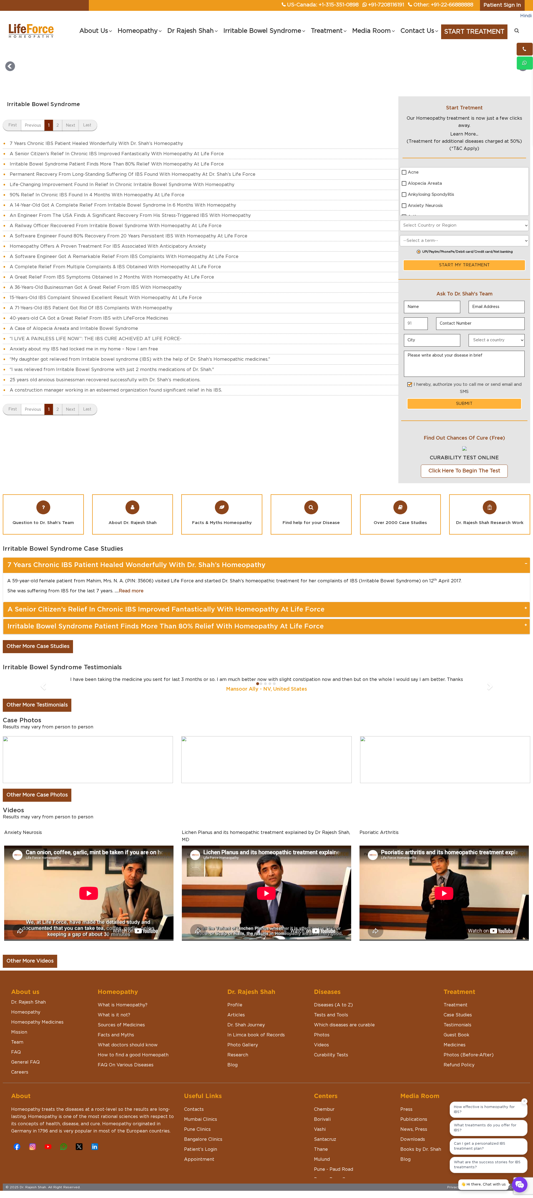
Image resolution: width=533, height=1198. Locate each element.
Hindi (526, 16)
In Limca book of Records (256, 1035)
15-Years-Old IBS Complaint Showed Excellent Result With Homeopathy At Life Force (106, 297)
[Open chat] (519, 1184)
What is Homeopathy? (122, 1005)
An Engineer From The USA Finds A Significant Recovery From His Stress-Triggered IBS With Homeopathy (130, 215)
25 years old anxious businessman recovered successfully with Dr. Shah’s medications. (105, 380)
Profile (234, 1005)
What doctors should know (128, 1045)
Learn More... (464, 134)
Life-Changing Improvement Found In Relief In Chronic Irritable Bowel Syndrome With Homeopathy (122, 184)
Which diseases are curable (344, 1025)
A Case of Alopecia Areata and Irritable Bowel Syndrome (74, 328)
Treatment (455, 1005)
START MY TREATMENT (464, 265)
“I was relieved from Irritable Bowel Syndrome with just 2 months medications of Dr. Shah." (112, 369)
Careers (19, 1072)
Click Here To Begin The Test (464, 470)
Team (17, 1042)
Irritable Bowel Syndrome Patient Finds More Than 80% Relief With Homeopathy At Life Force (117, 164)
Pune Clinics (197, 1129)
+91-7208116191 (386, 4)
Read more (131, 591)
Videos (321, 1045)
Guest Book (456, 1035)
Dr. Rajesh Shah (28, 1002)
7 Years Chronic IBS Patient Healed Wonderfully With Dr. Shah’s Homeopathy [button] (136, 565)
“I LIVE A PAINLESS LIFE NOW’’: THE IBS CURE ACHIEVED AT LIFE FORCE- (96, 339)
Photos (322, 1035)
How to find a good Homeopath (133, 1055)
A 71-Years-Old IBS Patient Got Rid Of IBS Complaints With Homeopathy (91, 308)
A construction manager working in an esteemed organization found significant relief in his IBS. (116, 390)
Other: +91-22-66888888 (443, 4)
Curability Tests (331, 1055)
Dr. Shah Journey (246, 1025)
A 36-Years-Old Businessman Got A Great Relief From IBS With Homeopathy (96, 287)
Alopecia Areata (425, 183)
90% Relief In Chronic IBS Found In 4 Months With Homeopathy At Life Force (97, 195)
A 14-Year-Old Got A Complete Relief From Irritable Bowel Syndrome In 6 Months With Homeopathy (123, 205)
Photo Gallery (242, 1045)
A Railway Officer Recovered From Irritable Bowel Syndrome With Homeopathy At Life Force (116, 226)
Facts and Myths (116, 1035)
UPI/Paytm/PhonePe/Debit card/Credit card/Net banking (467, 251)
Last (87, 125)
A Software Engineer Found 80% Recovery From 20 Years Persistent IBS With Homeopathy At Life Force (128, 236)
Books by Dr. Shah (420, 1149)
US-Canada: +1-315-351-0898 (323, 4)
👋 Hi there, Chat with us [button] (483, 1184)
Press (406, 1109)
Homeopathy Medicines (37, 1022)
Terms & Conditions (511, 1187)
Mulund (322, 1159)
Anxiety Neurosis (425, 206)
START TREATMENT (474, 32)
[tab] (266, 565)
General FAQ (25, 1062)
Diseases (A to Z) (333, 1005)
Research (237, 1055)
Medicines (455, 1045)
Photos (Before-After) (469, 1055)
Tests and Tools (331, 1015)
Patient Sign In (502, 5)
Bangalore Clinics (203, 1139)
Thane (321, 1149)
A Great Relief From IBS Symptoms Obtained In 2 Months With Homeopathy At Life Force (112, 277)
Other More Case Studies (37, 646)
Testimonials (457, 1025)
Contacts (194, 1109)
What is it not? (114, 1015)
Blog (232, 1065)
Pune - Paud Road (333, 1169)
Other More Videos (30, 961)
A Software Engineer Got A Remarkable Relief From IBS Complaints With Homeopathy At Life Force (124, 256)
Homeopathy (25, 1012)
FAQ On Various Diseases (126, 1065)
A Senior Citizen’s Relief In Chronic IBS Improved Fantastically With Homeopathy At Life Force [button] (166, 609)
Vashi (320, 1129)
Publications (413, 1119)
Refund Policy (459, 1065)
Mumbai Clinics (200, 1119)
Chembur (324, 1109)
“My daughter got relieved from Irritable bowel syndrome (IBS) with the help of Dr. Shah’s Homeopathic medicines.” (140, 359)
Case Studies (458, 1015)
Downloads (412, 1139)
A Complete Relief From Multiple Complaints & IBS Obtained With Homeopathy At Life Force (115, 267)
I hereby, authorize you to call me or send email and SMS (468, 388)
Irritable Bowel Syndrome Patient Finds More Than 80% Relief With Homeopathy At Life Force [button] (165, 626)
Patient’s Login (200, 1149)
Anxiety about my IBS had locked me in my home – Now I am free (84, 349)
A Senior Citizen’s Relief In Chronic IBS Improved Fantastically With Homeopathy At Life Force (117, 154)
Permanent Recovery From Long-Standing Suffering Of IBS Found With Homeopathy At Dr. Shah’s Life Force (132, 174)
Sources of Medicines (121, 1025)
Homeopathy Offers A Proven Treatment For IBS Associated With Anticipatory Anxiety (108, 246)
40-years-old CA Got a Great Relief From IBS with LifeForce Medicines (89, 318)
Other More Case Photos (37, 795)
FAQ (16, 1052)
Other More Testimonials (37, 705)
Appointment (199, 1159)
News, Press (413, 1129)
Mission (19, 1032)
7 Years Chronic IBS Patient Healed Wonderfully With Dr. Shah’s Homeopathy (96, 143)
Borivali (322, 1119)
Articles (236, 1015)
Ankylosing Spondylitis (431, 194)
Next (70, 125)
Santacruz (325, 1139)
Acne (413, 172)
